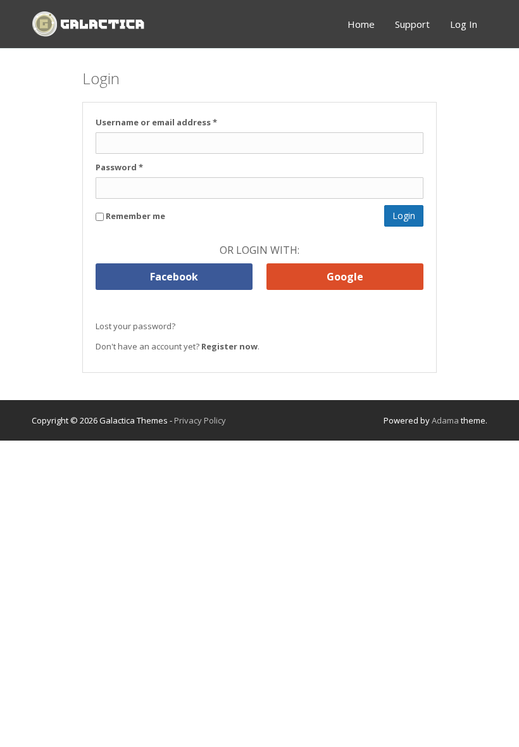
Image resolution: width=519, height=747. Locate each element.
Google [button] (345, 277)
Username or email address (156, 122)
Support (412, 24)
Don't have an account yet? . (178, 346)
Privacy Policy (200, 420)
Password (119, 167)
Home (361, 24)
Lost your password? (135, 326)
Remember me (134, 216)
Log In (463, 24)
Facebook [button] (174, 277)
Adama (445, 420)
